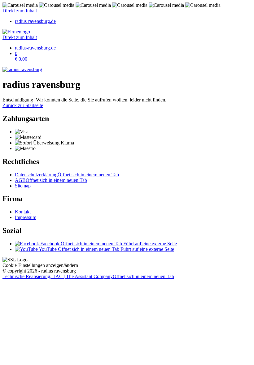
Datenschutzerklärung (67, 174)
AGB (51, 180)
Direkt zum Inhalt (19, 10)
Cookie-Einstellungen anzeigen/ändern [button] (40, 265)
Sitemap (23, 185)
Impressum (25, 217)
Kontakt (23, 211)
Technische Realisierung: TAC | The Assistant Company (88, 276)
